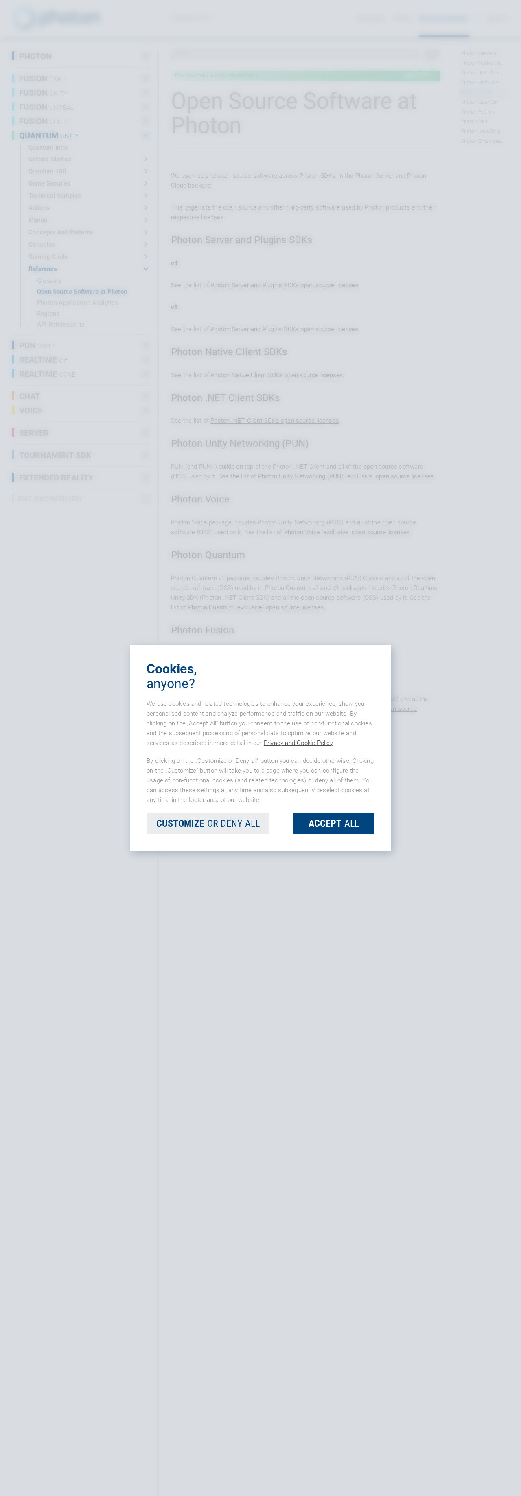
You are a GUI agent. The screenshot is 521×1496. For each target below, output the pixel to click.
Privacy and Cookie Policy (298, 743)
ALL (334, 823)
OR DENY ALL (208, 823)
